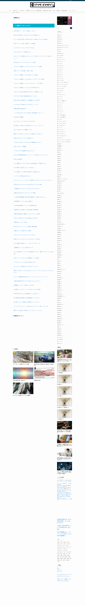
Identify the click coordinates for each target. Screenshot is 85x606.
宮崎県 (60, 197)
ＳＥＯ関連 (60, 339)
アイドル (60, 63)
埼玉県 (58, 555)
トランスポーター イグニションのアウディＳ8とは (24, 47)
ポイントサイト (61, 129)
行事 (59, 302)
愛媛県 (60, 232)
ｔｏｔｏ (60, 341)
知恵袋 (60, 271)
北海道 (60, 168)
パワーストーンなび (62, 121)
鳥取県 (60, 333)
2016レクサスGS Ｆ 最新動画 (20, 146)
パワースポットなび (62, 123)
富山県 (60, 203)
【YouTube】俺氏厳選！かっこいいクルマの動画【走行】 (25, 205)
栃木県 (60, 246)
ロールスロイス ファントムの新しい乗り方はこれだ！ (25, 262)
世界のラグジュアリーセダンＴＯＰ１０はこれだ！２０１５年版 (26, 239)
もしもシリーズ (61, 59)
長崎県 (60, 314)
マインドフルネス (61, 133)
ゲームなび (60, 90)
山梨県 (60, 209)
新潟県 (60, 238)
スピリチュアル (61, 94)
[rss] (70, 0)
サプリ (60, 92)
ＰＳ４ (58, 561)
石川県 (60, 273)
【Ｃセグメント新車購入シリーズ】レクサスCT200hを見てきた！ (27, 87)
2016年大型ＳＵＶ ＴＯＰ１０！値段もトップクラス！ (25, 30)
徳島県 (60, 228)
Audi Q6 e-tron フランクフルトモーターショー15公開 (25, 62)
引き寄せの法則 (61, 224)
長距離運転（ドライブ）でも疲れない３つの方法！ (24, 285)
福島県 (60, 283)
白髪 (59, 267)
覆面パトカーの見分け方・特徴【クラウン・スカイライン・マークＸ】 (28, 310)
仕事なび (60, 150)
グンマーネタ (61, 88)
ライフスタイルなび (62, 135)
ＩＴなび (60, 337)
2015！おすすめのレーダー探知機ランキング (23, 129)
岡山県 (60, 213)
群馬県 (58, 558)
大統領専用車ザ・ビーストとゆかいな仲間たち (23, 201)
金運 (59, 312)
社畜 (59, 275)
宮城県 (60, 195)
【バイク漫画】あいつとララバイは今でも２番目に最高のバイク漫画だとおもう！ (30, 163)
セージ (60, 98)
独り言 (60, 261)
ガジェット (60, 78)
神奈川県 (60, 277)
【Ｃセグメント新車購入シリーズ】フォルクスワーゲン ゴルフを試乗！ (28, 83)
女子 (59, 191)
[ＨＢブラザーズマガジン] (42, 4)
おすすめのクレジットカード (63, 45)
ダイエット (60, 102)
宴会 (59, 199)
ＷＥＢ (60, 343)
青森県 (60, 320)
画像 (59, 265)
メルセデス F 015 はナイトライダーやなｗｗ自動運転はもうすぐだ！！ (28, 142)
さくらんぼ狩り (61, 55)
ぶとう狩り (60, 57)
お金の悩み (60, 53)
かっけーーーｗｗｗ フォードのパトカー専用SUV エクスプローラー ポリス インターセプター (33, 180)
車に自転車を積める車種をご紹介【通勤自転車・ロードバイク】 (26, 297)
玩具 (59, 263)
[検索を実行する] (71, 28)
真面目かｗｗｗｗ (61, 269)
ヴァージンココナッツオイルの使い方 (64, 139)
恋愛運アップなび (61, 230)
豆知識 (60, 306)
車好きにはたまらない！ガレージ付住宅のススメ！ (24, 138)
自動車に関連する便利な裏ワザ (20, 108)
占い (59, 172)
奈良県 (60, 189)
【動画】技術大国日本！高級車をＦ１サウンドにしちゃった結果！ (27, 213)
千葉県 (60, 170)
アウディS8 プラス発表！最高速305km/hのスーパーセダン (25, 96)
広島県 (60, 222)
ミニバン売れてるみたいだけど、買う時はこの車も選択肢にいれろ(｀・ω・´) (29, 112)
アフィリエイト (59, 545)
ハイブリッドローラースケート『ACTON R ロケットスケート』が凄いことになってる (31, 306)
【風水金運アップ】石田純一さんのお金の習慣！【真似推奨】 (26, 209)
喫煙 (59, 176)
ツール (60, 104)
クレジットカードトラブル (63, 84)
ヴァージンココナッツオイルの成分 (64, 141)
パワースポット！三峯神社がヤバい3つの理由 (64, 483)
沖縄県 (60, 248)
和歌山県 (60, 174)
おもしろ (68, 542)
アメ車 (67, 545)
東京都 (60, 244)
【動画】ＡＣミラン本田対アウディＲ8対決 (22, 230)
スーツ (60, 96)
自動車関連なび (61, 296)
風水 (61, 560)
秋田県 (60, 285)
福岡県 (60, 281)
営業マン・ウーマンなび (62, 178)
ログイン (58, 567)
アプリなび (60, 65)
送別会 (68, 558)
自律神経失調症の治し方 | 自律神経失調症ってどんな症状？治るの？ (64, 521)
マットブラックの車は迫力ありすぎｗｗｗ (22, 176)
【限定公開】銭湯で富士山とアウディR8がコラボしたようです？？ (27, 281)
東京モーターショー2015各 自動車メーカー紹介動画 (24, 43)
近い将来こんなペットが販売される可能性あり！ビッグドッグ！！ (27, 302)
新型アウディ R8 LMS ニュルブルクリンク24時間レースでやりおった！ (28, 133)
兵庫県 (60, 160)
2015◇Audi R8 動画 (18, 159)
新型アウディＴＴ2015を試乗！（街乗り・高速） (23, 70)
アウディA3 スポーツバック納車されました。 (23, 51)
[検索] (71, 0)
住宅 (59, 152)
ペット (60, 127)
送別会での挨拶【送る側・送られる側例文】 (64, 496)
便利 (59, 156)
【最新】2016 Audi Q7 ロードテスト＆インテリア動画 (24, 192)
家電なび (60, 201)
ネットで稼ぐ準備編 (62, 115)
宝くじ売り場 (61, 193)
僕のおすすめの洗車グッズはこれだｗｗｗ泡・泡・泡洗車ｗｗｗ (26, 35)
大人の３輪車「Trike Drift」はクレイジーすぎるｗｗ (24, 167)
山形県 (60, 207)
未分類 (60, 240)
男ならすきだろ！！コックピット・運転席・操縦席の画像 (25, 226)
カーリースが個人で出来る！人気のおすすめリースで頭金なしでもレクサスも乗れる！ (31, 39)
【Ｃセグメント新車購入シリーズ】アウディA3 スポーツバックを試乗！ (28, 66)
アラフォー (60, 67)
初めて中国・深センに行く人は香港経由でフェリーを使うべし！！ (27, 293)
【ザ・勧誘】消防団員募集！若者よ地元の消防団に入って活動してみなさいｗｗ (30, 197)
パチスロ (60, 119)
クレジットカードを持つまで (63, 82)
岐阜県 (60, 211)
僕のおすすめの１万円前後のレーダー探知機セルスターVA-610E (26, 100)
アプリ (64, 545)
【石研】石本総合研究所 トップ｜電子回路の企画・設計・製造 (64, 527)
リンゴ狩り (60, 137)
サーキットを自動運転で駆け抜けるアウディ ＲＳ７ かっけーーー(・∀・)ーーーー (31, 276)
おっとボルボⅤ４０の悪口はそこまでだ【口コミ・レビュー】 (26, 104)
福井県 (60, 279)
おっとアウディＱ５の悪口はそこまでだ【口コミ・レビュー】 (26, 266)
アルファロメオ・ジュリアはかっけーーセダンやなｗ (24, 121)
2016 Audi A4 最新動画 (18, 117)
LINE (61, 542)
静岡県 (60, 322)
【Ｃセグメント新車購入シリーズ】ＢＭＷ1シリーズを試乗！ (26, 75)
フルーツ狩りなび (61, 125)
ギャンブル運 (61, 80)
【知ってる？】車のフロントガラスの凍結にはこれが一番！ (26, 218)
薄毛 (59, 300)
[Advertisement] (34, 332)
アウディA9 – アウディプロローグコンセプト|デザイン (25, 234)
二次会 (58, 553)
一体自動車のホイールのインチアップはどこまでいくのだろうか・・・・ (28, 188)
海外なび (60, 250)
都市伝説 (60, 308)
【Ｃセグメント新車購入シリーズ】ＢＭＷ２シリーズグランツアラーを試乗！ (29, 79)
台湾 (69, 553)
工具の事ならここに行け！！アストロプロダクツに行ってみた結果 (27, 289)
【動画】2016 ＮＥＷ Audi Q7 (20, 222)
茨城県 (60, 298)
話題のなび (60, 304)
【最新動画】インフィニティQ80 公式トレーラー (23, 247)
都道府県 (60, 310)
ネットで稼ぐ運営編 (62, 117)
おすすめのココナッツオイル (63, 47)
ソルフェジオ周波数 (62, 100)
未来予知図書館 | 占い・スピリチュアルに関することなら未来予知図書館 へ (64, 533)
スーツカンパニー (60, 548)
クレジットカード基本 (62, 86)
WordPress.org (59, 571)
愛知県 (60, 234)
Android (58, 542)
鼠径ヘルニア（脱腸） (66, 560)
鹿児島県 (60, 335)
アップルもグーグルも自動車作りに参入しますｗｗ (24, 150)
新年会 (68, 555)
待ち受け (60, 226)
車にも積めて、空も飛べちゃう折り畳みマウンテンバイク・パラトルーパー (29, 125)
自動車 (61, 558)
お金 (59, 51)
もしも (61, 543)
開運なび (60, 318)
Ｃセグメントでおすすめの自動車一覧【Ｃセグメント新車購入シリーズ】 (28, 91)
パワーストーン (59, 550)
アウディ (68, 543)
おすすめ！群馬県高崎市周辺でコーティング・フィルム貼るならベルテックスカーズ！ (31, 154)
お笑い (60, 49)
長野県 (60, 316)
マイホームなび (61, 131)
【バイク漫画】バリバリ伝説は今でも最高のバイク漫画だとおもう (27, 171)
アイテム (60, 61)
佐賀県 (60, 154)
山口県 (60, 205)
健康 (59, 158)
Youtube (64, 542)
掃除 (59, 236)
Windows (60, 43)
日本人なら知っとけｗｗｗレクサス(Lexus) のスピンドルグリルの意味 (28, 184)
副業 (59, 162)
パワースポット (65, 550)
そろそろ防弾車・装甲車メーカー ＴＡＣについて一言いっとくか (27, 243)
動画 (59, 166)
